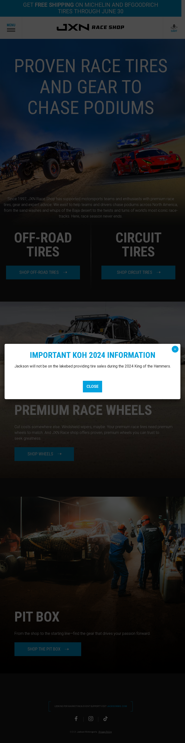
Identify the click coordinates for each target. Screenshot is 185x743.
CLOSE (92, 386)
